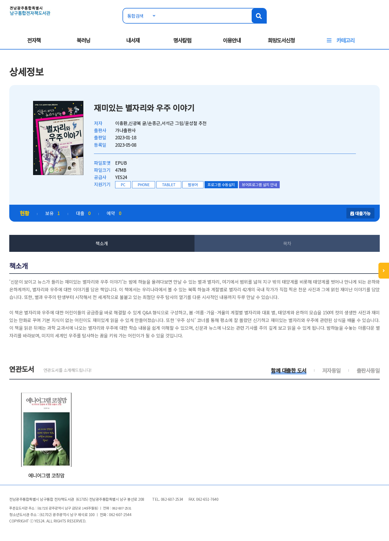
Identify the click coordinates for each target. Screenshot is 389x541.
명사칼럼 (182, 40)
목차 (287, 243)
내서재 (133, 40)
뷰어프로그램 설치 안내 (259, 184)
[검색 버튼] (259, 15)
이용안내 (232, 40)
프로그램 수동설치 (221, 184)
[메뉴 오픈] (383, 271)
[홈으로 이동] (30, 10)
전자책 (34, 40)
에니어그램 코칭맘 (46, 475)
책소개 (102, 243)
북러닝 (83, 40)
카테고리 (346, 40)
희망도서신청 (281, 40)
